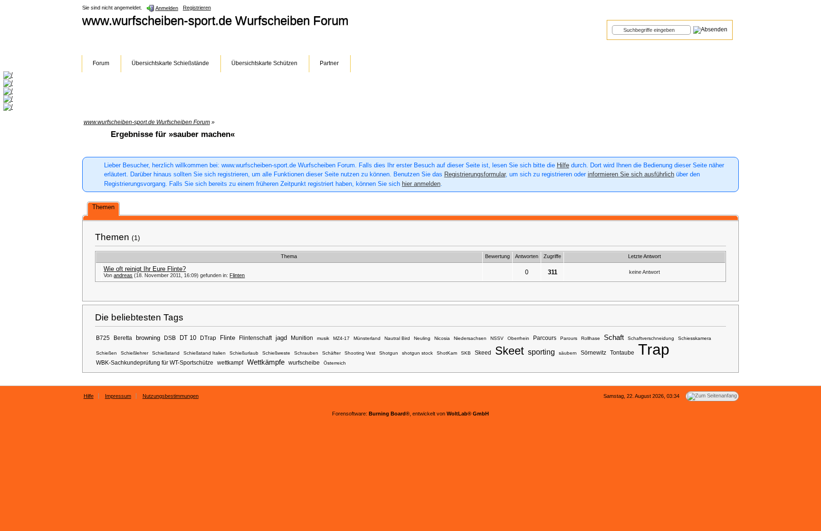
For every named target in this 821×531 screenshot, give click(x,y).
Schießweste (276, 353)
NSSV (497, 338)
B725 (103, 338)
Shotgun (388, 353)
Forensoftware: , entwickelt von (410, 413)
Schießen (106, 353)
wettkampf (230, 362)
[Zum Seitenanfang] (712, 396)
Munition (302, 338)
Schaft (614, 337)
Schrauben (306, 353)
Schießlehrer (134, 353)
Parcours (544, 338)
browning (148, 337)
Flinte (227, 337)
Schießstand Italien (204, 353)
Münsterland (367, 338)
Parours (568, 338)
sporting (541, 352)
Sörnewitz (593, 352)
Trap (653, 349)
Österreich (335, 363)
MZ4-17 (341, 338)
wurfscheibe (304, 362)
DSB (170, 338)
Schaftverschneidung (651, 338)
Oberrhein (518, 338)
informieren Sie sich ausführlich (631, 174)
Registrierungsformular (475, 174)
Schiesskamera (694, 338)
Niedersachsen (470, 338)
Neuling (422, 338)
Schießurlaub (243, 353)
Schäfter (331, 353)
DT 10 (188, 337)
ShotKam (447, 353)
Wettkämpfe (266, 362)
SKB (466, 353)
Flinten (237, 275)
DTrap (208, 338)
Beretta (123, 338)
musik (323, 338)
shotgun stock (417, 353)
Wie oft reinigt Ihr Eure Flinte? (145, 268)
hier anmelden (421, 183)
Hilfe (563, 165)
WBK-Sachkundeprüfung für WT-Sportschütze (154, 362)
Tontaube (622, 352)
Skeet (509, 350)
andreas (123, 275)
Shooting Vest (359, 353)
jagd (281, 337)
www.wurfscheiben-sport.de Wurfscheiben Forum (215, 20)
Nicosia (442, 338)
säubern (568, 353)
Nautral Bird (397, 338)
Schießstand (166, 353)
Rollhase (590, 338)
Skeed (483, 352)
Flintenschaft (255, 338)
